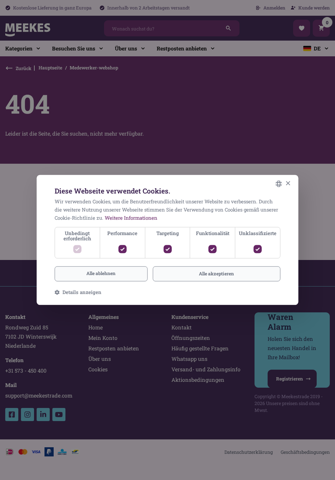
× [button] (287, 183)
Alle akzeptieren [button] (216, 273)
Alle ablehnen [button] (100, 273)
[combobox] (278, 183)
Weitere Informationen (131, 217)
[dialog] (167, 240)
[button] (78, 292)
